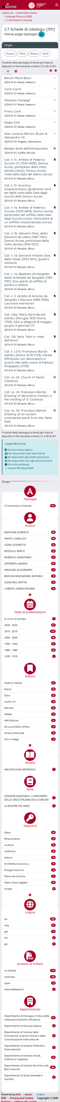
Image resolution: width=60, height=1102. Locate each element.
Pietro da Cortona (29, 876)
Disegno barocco (29, 870)
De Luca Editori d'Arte (29, 726)
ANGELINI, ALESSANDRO (29, 570)
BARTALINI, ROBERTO (29, 532)
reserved (29, 977)
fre (29, 937)
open (29, 983)
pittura (29, 857)
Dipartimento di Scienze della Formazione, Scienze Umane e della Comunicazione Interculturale (29, 1035)
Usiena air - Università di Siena (19, 12)
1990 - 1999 (29, 644)
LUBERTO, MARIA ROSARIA (29, 588)
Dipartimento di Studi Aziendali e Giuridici (29, 1077)
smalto (29, 888)
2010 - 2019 (29, 631)
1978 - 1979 (29, 656)
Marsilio (29, 708)
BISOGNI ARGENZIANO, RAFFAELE (29, 576)
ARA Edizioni (29, 720)
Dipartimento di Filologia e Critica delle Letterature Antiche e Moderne (29, 1017)
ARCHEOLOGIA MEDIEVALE (29, 769)
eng (29, 925)
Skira (29, 695)
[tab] (8, 71)
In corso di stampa (29, 619)
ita (29, 919)
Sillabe (29, 714)
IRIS (18, 1094)
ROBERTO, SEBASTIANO (29, 557)
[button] (30, 594)
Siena (29, 832)
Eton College (29, 739)
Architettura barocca (29, 863)
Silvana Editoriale (29, 733)
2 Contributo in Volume (18, 20)
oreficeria (29, 851)
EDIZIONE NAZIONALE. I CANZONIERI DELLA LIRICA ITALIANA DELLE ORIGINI (29, 797)
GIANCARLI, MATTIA (29, 582)
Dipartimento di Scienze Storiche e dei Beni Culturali (29, 1067)
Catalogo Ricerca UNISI (18, 16)
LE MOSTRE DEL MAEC (29, 806)
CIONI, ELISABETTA (29, 544)
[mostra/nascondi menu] (56, 4)
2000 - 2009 (29, 637)
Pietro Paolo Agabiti (29, 882)
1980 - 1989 (29, 650)
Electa (29, 689)
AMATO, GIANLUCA (29, 538)
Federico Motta (29, 683)
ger (29, 931)
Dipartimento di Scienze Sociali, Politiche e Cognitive (29, 1057)
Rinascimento (29, 838)
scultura (29, 845)
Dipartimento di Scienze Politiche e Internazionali (29, 1047)
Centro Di (29, 701)
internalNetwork (29, 989)
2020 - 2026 (29, 625)
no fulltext (29, 970)
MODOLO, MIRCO (29, 551)
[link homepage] (10, 5)
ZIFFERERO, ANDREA (29, 563)
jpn (29, 944)
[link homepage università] (37, 5)
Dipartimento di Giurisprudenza (29, 1026)
